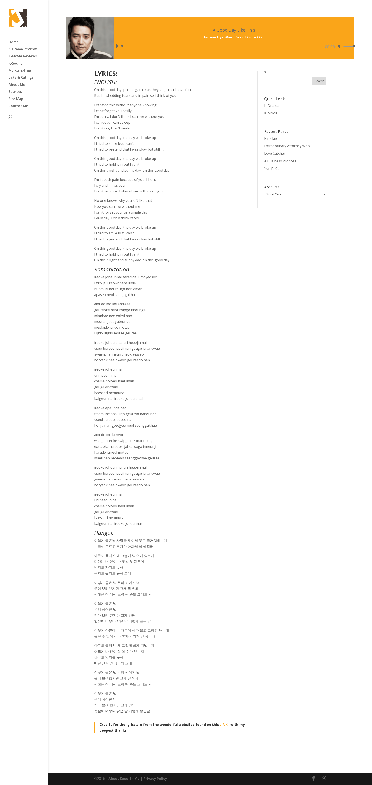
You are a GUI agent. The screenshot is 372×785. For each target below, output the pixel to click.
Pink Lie (270, 138)
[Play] (117, 45)
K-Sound (16, 64)
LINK (224, 724)
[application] (234, 46)
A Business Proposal (280, 161)
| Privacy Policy (153, 778)
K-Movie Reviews (23, 56)
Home (14, 42)
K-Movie (270, 113)
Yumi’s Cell (272, 168)
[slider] (348, 46)
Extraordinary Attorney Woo (287, 145)
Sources (15, 92)
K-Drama (271, 105)
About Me (17, 85)
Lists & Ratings (21, 78)
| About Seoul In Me (122, 778)
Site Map (16, 99)
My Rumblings (20, 71)
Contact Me (18, 106)
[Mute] (339, 46)
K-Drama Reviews (23, 49)
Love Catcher (274, 153)
